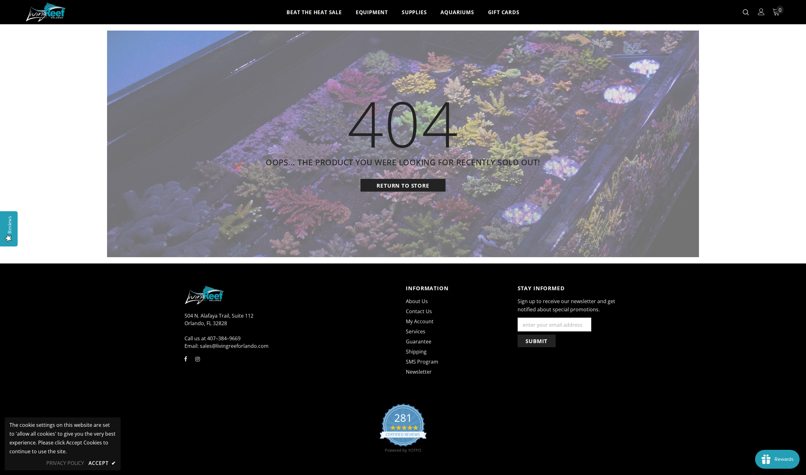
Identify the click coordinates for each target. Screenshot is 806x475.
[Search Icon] (746, 12)
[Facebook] (185, 358)
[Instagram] (197, 358)
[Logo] (62, 12)
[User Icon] (761, 12)
